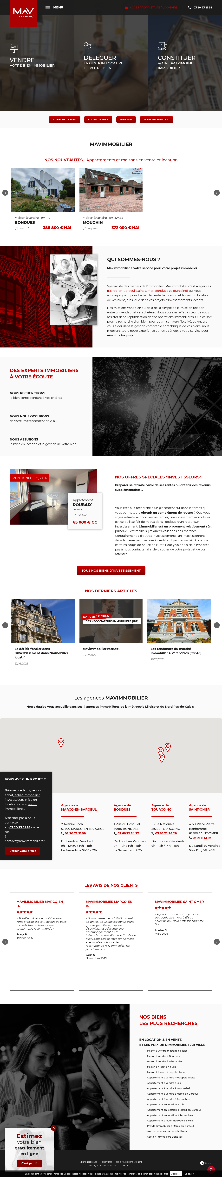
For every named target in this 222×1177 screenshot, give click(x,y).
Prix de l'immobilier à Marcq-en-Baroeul (170, 1125)
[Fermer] (54, 1128)
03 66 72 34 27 (128, 833)
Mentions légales (88, 1162)
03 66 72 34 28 (166, 833)
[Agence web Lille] (206, 1164)
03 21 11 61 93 (202, 838)
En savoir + (190, 1173)
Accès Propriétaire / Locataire (153, 7)
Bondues (161, 291)
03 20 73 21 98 (202, 7)
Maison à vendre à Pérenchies (164, 1061)
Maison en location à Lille (161, 1066)
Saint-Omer (144, 291)
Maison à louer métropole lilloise (166, 1072)
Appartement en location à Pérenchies (170, 1115)
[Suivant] (217, 193)
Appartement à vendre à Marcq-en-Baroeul (172, 1093)
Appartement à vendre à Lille (164, 1082)
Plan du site (127, 1166)
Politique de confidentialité (103, 1166)
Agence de (79, 807)
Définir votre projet (22, 850)
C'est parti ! (29, 1163)
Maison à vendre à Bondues (163, 1056)
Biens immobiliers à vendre (129, 1162)
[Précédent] (5, 193)
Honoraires (106, 1162)
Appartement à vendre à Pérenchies (168, 1099)
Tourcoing (180, 291)
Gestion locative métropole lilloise (167, 1131)
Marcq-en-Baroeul (121, 291)
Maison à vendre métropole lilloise (167, 1050)
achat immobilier (27, 795)
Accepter (175, 1173)
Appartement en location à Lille (165, 1104)
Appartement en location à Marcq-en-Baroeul (174, 1109)
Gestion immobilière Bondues (165, 1136)
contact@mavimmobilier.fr (25, 841)
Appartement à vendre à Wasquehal (168, 1088)
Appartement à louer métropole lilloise (170, 1120)
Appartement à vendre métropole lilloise (171, 1077)
